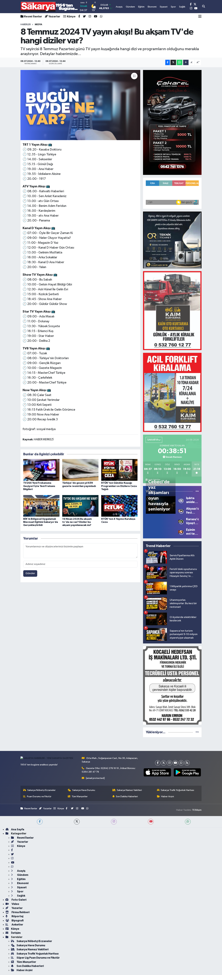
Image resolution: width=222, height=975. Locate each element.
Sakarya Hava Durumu (83, 790)
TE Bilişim (197, 810)
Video (15, 904)
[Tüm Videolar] (197, 491)
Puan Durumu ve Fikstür (39, 796)
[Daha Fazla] (186, 62)
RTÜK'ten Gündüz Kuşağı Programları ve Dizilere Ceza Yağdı (119, 486)
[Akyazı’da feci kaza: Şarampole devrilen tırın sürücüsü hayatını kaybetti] (180, 510)
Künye (71, 16)
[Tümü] (197, 732)
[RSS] (187, 763)
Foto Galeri (18, 899)
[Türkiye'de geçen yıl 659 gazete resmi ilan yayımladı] (80, 469)
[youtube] (151, 821)
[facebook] (40, 821)
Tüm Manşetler (80, 796)
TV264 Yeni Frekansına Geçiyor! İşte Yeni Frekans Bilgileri (39, 486)
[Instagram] (169, 763)
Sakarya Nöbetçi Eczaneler (41, 790)
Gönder (30, 573)
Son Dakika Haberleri (127, 796)
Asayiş (21, 870)
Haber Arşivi (167, 796)
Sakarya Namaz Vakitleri (129, 790)
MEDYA (38, 24)
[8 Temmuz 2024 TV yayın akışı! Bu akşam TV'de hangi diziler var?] (80, 105)
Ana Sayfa (17, 829)
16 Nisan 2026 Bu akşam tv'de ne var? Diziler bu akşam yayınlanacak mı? (77, 522)
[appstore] (157, 772)
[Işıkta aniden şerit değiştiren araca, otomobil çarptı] (180, 500)
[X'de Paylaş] (173, 62)
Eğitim (21, 879)
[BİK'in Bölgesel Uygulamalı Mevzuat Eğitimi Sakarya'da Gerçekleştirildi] (41, 505)
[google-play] (187, 772)
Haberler (25, 24)
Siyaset (22, 887)
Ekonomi (22, 883)
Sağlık (21, 895)
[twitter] (77, 821)
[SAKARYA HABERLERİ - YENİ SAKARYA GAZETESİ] (49, 6)
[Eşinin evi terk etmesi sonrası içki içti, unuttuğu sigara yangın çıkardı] (180, 531)
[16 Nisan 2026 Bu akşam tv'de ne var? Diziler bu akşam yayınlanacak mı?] (80, 505)
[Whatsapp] (181, 763)
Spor (20, 891)
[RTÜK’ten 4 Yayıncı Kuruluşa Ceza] (119, 505)
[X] (163, 763)
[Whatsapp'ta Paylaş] (179, 62)
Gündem (22, 875)
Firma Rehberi (20, 912)
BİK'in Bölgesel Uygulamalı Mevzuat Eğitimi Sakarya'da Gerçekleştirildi (40, 522)
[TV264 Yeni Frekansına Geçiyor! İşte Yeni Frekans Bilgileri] (41, 469)
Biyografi (17, 920)
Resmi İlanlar (33, 16)
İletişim (16, 932)
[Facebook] (157, 763)
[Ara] (203, 7)
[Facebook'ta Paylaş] (167, 62)
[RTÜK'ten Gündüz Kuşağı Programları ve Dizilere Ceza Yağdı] (119, 469)
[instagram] (114, 821)
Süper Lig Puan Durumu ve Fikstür (38, 957)
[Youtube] (175, 763)
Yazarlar (54, 16)
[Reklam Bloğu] (172, 122)
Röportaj (17, 916)
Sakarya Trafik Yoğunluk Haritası (177, 790)
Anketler (17, 924)
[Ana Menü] (200, 16)
